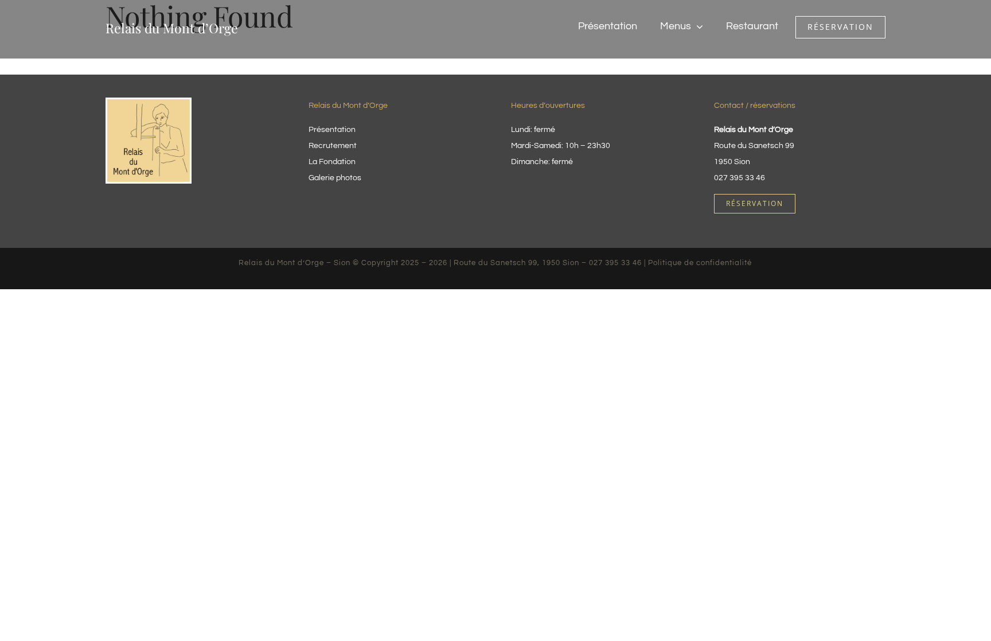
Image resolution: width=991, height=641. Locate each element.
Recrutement (333, 146)
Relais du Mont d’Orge (172, 28)
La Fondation (332, 162)
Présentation (332, 130)
